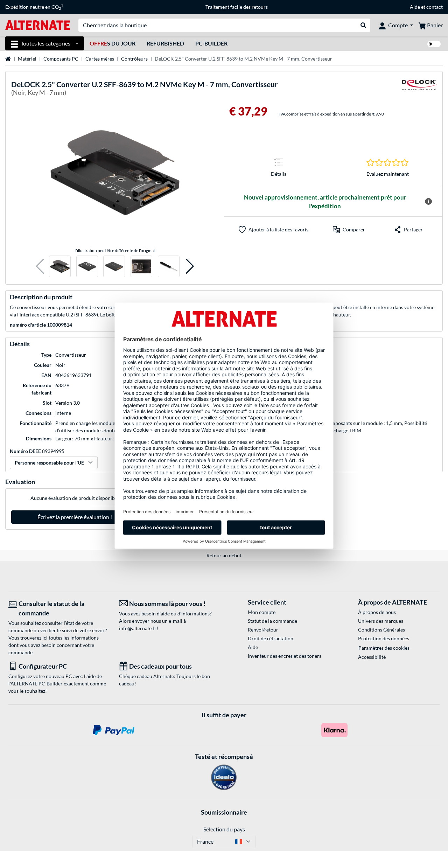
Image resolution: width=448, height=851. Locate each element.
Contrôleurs (134, 59)
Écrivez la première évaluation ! (74, 517)
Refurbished (165, 43)
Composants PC (60, 59)
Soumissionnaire (224, 812)
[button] (40, 266)
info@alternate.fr (137, 628)
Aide (415, 7)
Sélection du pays (224, 829)
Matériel (27, 59)
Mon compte (261, 612)
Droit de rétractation (270, 638)
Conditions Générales (381, 630)
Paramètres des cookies (384, 648)
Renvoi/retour (263, 630)
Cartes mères (99, 59)
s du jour (112, 43)
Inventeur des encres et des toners (284, 656)
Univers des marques (380, 621)
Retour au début (223, 555)
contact (434, 7)
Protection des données (383, 638)
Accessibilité (372, 657)
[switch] (434, 44)
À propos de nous (377, 612)
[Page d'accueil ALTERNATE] (37, 24)
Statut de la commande (272, 621)
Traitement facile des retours (236, 7)
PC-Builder (211, 43)
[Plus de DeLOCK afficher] (419, 89)
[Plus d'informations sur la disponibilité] (428, 201)
